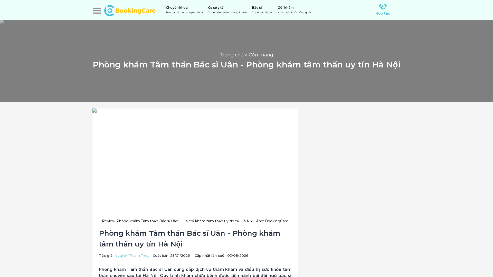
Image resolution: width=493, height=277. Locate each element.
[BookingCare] (130, 10)
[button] (97, 10)
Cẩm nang (261, 55)
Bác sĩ (262, 10)
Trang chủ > (234, 55)
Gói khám (294, 10)
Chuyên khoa (184, 10)
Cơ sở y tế (227, 10)
